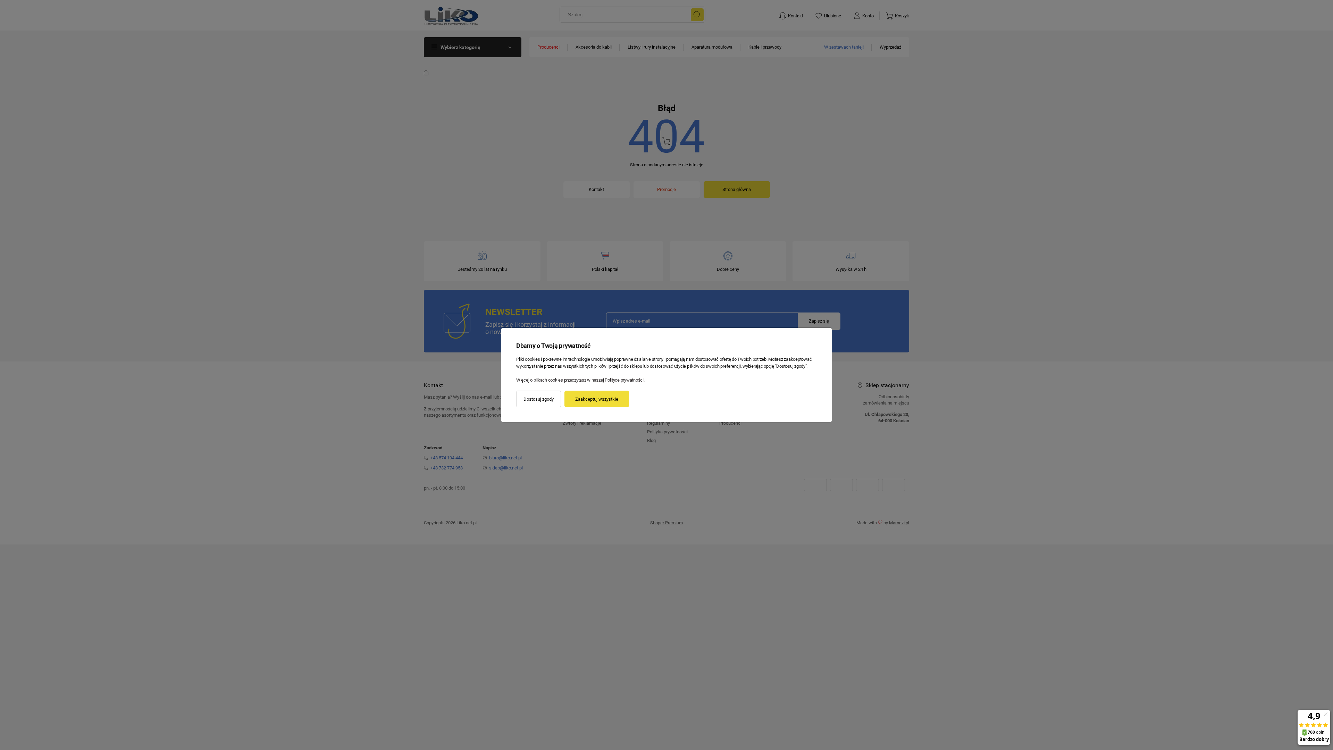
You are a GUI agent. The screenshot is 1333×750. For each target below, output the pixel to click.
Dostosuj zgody (538, 399)
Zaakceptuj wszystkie (596, 399)
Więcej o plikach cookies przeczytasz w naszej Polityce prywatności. (580, 380)
